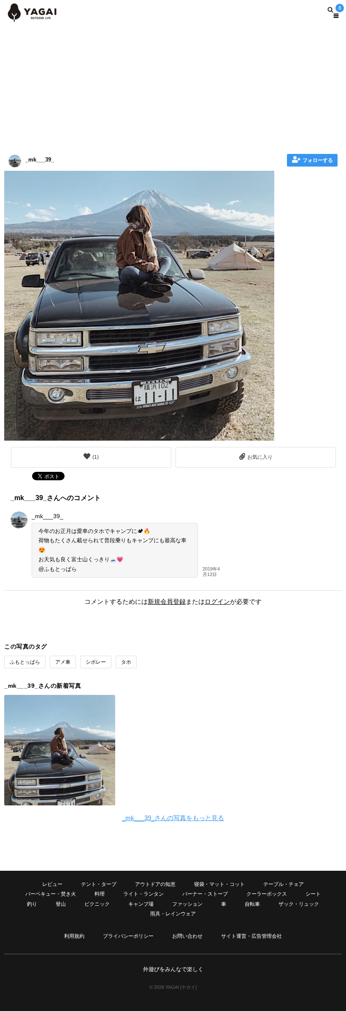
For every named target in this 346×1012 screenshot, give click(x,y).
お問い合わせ (187, 936)
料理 (100, 894)
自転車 (252, 904)
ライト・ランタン (143, 894)
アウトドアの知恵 (155, 884)
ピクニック (97, 904)
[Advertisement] (173, 86)
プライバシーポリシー (128, 936)
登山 (61, 904)
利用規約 (74, 936)
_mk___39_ (39, 159)
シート (313, 894)
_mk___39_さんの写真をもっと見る (173, 817)
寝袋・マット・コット (219, 884)
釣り (32, 904)
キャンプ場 (141, 904)
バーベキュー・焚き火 (50, 894)
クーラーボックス (266, 894)
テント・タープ (98, 884)
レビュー (52, 884)
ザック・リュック (298, 904)
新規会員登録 (167, 601)
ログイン (217, 601)
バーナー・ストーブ (205, 894)
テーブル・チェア (283, 884)
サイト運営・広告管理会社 (251, 936)
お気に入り (260, 457)
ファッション (187, 904)
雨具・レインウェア (173, 914)
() (95, 457)
